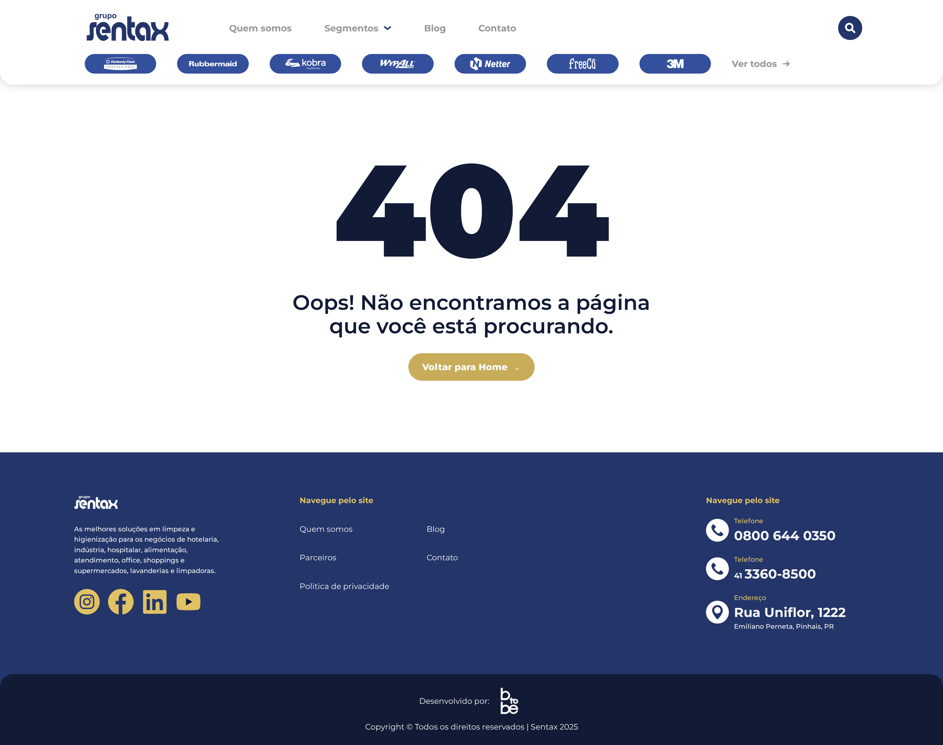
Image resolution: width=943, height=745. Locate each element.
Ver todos (754, 63)
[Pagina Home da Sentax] (152, 503)
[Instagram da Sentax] (86, 601)
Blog (435, 28)
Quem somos (260, 28)
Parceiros (318, 557)
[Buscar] (850, 28)
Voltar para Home (465, 366)
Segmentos (351, 28)
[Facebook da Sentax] (120, 601)
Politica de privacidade (344, 586)
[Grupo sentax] (127, 28)
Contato (497, 28)
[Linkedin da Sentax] (154, 601)
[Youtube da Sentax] (188, 601)
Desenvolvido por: (454, 701)
